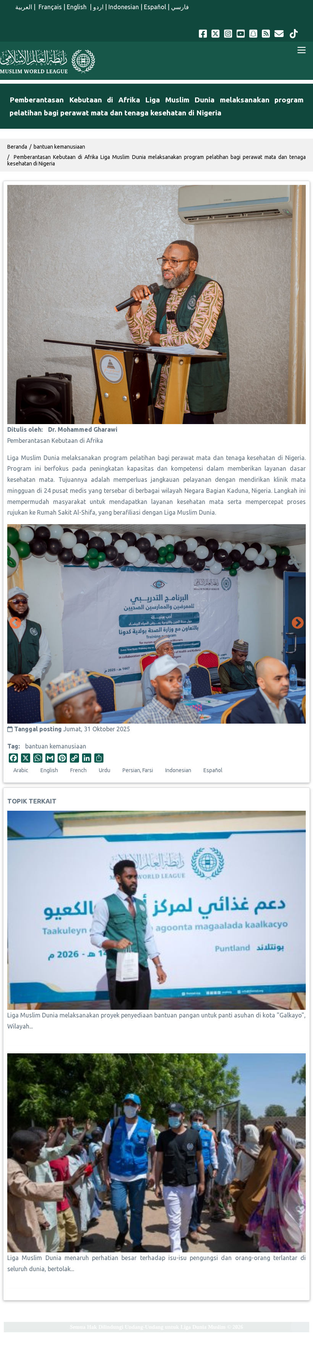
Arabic (20, 770)
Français (49, 6)
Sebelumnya (15, 623)
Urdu (104, 770)
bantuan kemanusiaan (55, 746)
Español (155, 6)
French (78, 770)
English (77, 6)
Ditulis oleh (24, 429)
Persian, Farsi (138, 770)
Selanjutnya (298, 623)
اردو (98, 6)
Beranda (17, 147)
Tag (12, 746)
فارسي (180, 6)
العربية (23, 6)
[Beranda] (47, 61)
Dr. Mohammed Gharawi (83, 429)
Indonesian (123, 6)
